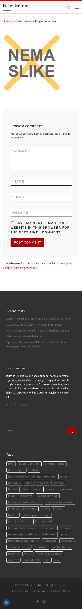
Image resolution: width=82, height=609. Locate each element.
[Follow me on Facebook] (44, 601)
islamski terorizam (60, 502)
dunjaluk (14, 482)
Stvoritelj (41, 547)
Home (6, 21)
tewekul (13, 553)
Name (18, 181)
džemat (43, 482)
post (64, 534)
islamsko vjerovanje (22, 508)
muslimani (48, 528)
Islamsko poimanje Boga (27, 21)
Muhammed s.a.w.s (22, 528)
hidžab (13, 489)
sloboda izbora (18, 547)
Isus (45, 508)
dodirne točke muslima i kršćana (31, 476)
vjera (27, 553)
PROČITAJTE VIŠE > (17, 405)
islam (36, 489)
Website (20, 212)
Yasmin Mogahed (49, 553)
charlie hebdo (55, 463)
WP (26, 591)
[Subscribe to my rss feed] (37, 601)
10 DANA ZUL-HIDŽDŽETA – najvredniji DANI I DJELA (34, 324)
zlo (57, 560)
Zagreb (13, 560)
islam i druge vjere (58, 489)
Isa (25, 489)
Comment (22, 151)
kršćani (58, 508)
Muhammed (43, 521)
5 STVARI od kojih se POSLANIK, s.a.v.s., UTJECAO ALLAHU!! (38, 319)
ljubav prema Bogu (36, 515)
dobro (34, 470)
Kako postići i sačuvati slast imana (25, 336)
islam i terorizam (20, 495)
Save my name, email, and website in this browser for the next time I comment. (40, 227)
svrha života (61, 547)
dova (63, 476)
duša (28, 482)
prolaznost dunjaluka (23, 540)
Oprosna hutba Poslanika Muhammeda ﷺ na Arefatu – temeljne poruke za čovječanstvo (36, 344)
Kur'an (13, 515)
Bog (11, 463)
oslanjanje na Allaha (22, 534)
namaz (65, 528)
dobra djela (16, 470)
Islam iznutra (33, 585)
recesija (67, 540)
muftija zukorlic (19, 521)
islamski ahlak (47, 495)
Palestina (49, 534)
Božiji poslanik (29, 463)
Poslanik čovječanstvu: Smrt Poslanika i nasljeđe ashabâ (37, 330)
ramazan (49, 540)
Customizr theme (60, 591)
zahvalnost (31, 560)
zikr (47, 560)
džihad (58, 482)
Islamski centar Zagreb (24, 502)
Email (18, 197)
